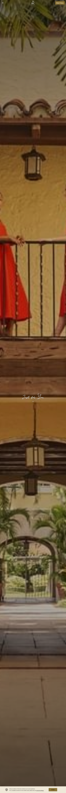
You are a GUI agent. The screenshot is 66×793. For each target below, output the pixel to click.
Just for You (33, 396)
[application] (33, 789)
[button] (33, 401)
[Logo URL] (33, 3)
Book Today (59, 3)
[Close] (3, 3)
